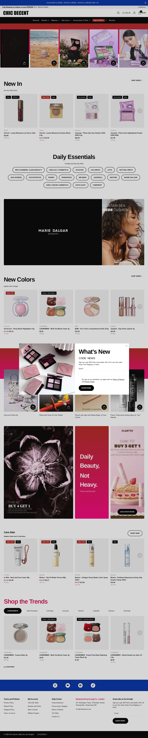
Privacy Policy (90, 382)
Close (126, 346)
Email (81, 368)
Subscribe (86, 388)
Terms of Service (118, 379)
